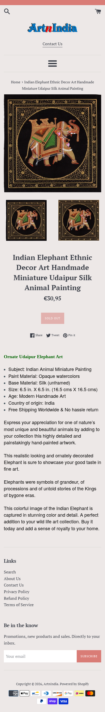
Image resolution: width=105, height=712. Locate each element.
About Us (12, 578)
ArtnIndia (51, 684)
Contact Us (52, 44)
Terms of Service (19, 604)
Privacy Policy (16, 591)
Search (10, 572)
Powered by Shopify (74, 684)
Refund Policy (16, 598)
